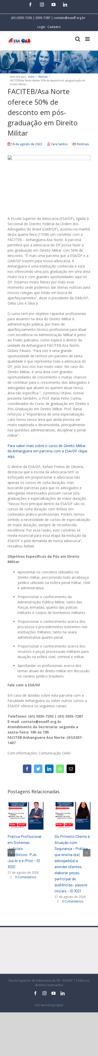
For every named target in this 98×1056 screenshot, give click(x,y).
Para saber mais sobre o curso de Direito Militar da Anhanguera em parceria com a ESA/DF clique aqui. (47, 451)
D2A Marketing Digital (49, 1005)
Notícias (83, 144)
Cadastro (54, 27)
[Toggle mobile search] (77, 39)
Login (41, 27)
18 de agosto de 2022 (26, 144)
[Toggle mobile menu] (87, 39)
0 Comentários (25, 877)
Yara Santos (59, 144)
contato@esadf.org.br (69, 18)
